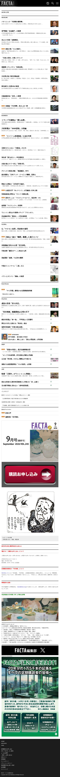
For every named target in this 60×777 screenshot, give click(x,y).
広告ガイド (4, 757)
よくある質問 (4, 753)
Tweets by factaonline (7, 656)
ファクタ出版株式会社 (9, 772)
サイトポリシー (5, 761)
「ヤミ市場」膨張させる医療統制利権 (18, 290)
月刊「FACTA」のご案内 (7, 751)
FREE (2, 745)
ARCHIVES (4, 743)
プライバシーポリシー (6, 763)
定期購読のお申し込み (6, 749)
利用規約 (3, 759)
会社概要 (3, 767)
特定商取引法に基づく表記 (7, 765)
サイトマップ (4, 769)
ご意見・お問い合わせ (6, 755)
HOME (2, 741)
